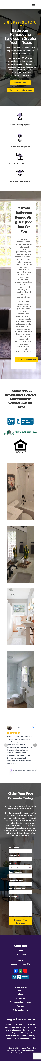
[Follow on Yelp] (25, 971)
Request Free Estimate (20, 921)
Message (13, 896)
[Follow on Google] (20, 971)
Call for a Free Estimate (20, 89)
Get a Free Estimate (26, 359)
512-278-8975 (20, 954)
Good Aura (24, 1053)
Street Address (16, 880)
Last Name (14, 855)
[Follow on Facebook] (16, 971)
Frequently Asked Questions (20, 1002)
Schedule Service (20, 82)
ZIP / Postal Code (17, 888)
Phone (12, 863)
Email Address (16, 872)
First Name (14, 847)
